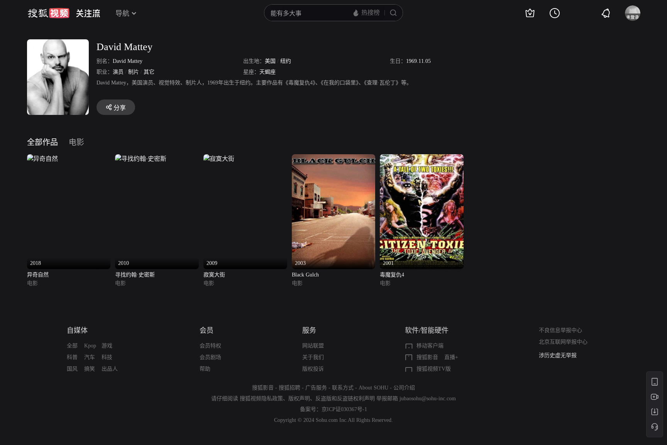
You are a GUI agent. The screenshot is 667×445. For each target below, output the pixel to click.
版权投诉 (313, 369)
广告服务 (316, 388)
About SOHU (373, 388)
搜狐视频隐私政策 (261, 398)
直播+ (451, 357)
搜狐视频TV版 (433, 369)
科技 (107, 357)
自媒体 (77, 330)
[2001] (422, 158)
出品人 (110, 369)
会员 (206, 330)
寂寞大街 (214, 275)
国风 (72, 369)
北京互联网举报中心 (563, 342)
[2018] (42, 158)
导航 (122, 13)
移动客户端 (430, 346)
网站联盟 (313, 346)
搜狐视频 (48, 13)
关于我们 (313, 357)
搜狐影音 (427, 357)
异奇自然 (38, 275)
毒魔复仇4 (392, 275)
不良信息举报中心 (560, 330)
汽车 (89, 357)
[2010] (140, 158)
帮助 (205, 369)
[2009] (218, 158)
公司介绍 (404, 388)
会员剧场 (210, 357)
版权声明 (299, 398)
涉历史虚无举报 (558, 355)
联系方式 (343, 388)
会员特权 (210, 346)
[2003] (334, 158)
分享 (119, 108)
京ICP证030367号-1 (344, 409)
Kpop (90, 346)
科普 (72, 357)
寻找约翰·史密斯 (135, 275)
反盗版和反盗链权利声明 (345, 398)
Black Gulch (305, 275)
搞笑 (89, 369)
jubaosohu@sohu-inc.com (428, 398)
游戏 (107, 346)
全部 (72, 346)
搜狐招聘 (289, 388)
